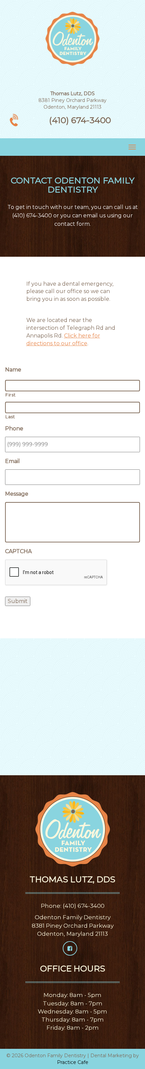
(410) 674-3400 (80, 120)
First (10, 394)
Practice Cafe (72, 1062)
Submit (18, 601)
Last (10, 416)
